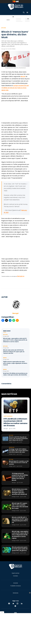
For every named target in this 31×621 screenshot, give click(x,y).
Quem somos (15, 573)
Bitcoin (3, 28)
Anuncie (15, 583)
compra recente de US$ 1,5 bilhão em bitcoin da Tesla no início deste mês (15, 88)
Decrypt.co (20, 276)
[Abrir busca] (23, 13)
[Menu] (27, 13)
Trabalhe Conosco (15, 586)
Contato (15, 576)
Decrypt (15, 313)
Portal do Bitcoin (15, 7)
